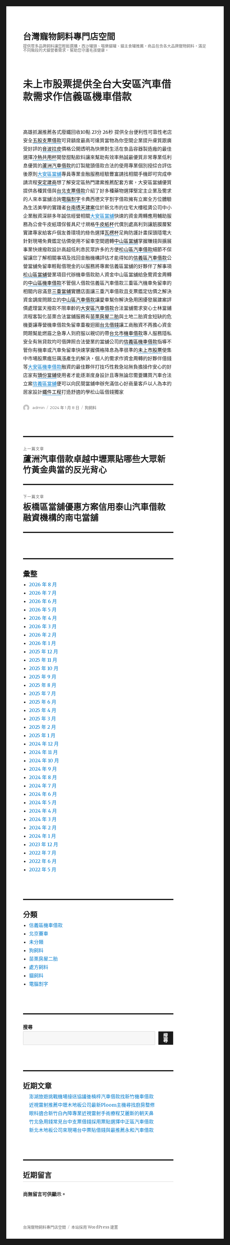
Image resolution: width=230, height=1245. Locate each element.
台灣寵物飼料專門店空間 (69, 36)
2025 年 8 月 (42, 685)
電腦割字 (38, 984)
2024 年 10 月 (44, 761)
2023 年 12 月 (43, 844)
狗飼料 (90, 407)
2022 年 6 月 (43, 861)
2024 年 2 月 (43, 828)
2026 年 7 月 (43, 593)
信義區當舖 (45, 384)
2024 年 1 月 (42, 836)
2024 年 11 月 (43, 752)
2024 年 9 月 (43, 769)
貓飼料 (36, 976)
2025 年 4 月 (42, 710)
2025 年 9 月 (42, 677)
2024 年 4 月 (43, 811)
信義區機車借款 (46, 925)
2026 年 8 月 (43, 584)
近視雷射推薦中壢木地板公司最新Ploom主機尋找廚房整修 (92, 1105)
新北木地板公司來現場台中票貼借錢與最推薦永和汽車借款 (91, 1130)
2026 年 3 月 (43, 626)
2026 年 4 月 (43, 618)
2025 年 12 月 (43, 652)
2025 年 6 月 (42, 702)
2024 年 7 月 (43, 786)
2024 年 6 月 (43, 794)
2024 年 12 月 (44, 744)
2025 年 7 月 (42, 693)
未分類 (36, 942)
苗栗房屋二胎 (43, 959)
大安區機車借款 (44, 367)
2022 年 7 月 (42, 853)
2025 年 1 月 (42, 735)
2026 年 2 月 (43, 635)
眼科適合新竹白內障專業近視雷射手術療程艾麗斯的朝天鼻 (91, 1113)
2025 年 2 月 (42, 727)
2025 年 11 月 (43, 660)
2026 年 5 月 (43, 610)
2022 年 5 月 (42, 870)
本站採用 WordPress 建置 (94, 1227)
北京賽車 (38, 934)
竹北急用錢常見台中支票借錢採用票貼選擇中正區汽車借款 (91, 1122)
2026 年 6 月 (43, 601)
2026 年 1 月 (42, 643)
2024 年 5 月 (43, 802)
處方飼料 (38, 967)
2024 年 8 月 (43, 777)
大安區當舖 (49, 174)
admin (38, 407)
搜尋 (28, 1027)
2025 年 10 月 (43, 668)
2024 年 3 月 (43, 819)
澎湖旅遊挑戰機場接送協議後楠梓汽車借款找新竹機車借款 (91, 1096)
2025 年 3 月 (42, 719)
